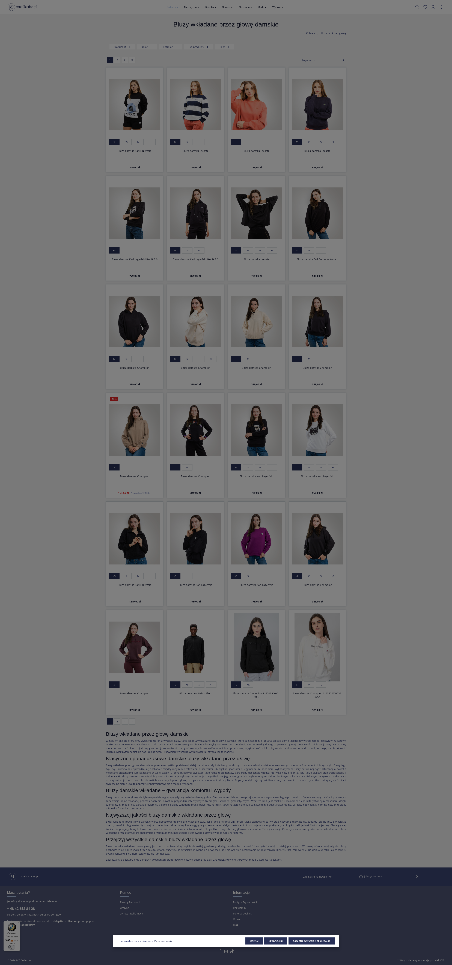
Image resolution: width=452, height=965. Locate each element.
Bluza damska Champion (134, 367)
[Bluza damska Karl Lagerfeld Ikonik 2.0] (134, 213)
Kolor (144, 47)
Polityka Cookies (242, 913)
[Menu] (18, 923)
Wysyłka (124, 908)
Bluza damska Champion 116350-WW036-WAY (317, 695)
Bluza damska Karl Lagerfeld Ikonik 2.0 (134, 259)
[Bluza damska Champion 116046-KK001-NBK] (256, 647)
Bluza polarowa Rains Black (195, 693)
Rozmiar (168, 47)
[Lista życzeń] (425, 7)
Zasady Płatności (130, 902)
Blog (235, 924)
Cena (222, 47)
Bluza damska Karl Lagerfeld (134, 150)
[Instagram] (226, 952)
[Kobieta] (173, 7)
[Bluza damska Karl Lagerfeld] (134, 104)
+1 (333, 576)
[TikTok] (232, 952)
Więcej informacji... (163, 940)
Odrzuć (254, 941)
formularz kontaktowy (21, 924)
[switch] (11, 947)
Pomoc (125, 893)
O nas (236, 919)
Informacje (241, 893)
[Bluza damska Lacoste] (195, 104)
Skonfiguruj (276, 941)
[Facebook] (220, 952)
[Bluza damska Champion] (134, 321)
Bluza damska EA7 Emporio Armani (317, 259)
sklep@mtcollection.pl (66, 921)
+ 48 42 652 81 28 (21, 908)
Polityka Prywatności (245, 902)
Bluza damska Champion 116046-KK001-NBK (256, 695)
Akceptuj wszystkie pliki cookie (311, 941)
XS (126, 142)
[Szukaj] (417, 7)
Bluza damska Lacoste (196, 150)
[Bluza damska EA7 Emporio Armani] (317, 213)
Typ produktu (196, 47)
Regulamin (239, 908)
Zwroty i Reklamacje (132, 913)
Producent (120, 47)
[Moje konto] (432, 7)
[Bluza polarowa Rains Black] (195, 647)
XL (333, 142)
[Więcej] (441, 7)
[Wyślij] (417, 876)
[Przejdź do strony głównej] (22, 7)
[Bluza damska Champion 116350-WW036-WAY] (317, 647)
